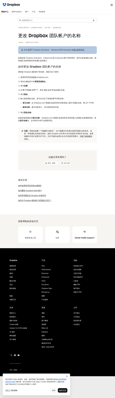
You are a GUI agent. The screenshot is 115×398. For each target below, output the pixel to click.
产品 (33, 12)
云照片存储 (77, 273)
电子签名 (76, 288)
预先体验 (13, 288)
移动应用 (13, 269)
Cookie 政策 (14, 324)
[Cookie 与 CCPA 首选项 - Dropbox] (36, 384)
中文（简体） (14, 370)
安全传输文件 (78, 277)
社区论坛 (45, 332)
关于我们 (76, 313)
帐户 (26, 12)
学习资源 (13, 339)
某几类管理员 (78, 50)
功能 (11, 277)
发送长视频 (77, 269)
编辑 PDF (76, 284)
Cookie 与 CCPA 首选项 (18, 328)
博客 (43, 313)
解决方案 (13, 281)
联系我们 (13, 317)
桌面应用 (13, 266)
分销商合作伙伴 (47, 339)
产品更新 (45, 299)
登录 (35, 77)
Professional (46, 269)
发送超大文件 (78, 266)
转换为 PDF (77, 292)
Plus (43, 266)
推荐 (43, 336)
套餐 (43, 296)
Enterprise (45, 277)
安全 (11, 284)
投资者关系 (77, 320)
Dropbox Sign (47, 288)
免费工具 (13, 299)
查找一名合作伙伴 (48, 347)
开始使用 (42, 12)
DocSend (45, 284)
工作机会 (76, 317)
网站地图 (13, 336)
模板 (11, 296)
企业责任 (76, 324)
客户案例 (45, 320)
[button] (20, 20)
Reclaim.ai (45, 292)
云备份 (75, 281)
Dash (43, 281)
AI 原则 (12, 332)
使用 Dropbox (17, 12)
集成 (11, 273)
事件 (43, 317)
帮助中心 (5, 12)
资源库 (44, 324)
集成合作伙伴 (46, 343)
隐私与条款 (13, 320)
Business (45, 273)
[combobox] (57, 20)
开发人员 (45, 328)
